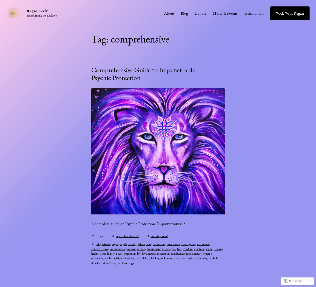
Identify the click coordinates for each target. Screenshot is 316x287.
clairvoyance (188, 244)
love (144, 253)
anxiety (132, 244)
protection (97, 258)
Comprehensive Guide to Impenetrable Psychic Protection (143, 74)
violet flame (109, 263)
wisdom (122, 263)
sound (169, 258)
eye (174, 249)
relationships (127, 258)
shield (144, 258)
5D (98, 244)
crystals (141, 249)
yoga (131, 263)
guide (209, 249)
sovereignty (181, 258)
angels (123, 244)
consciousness (117, 249)
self (137, 258)
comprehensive (99, 249)
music (189, 253)
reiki (116, 258)
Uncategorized (159, 236)
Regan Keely (37, 10)
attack (141, 244)
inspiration (130, 253)
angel (115, 244)
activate (106, 244)
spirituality (201, 258)
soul (162, 258)
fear (179, 249)
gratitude (199, 249)
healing (218, 249)
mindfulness (178, 253)
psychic (108, 258)
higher (111, 253)
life (139, 253)
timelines (96, 263)
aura (148, 244)
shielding (154, 258)
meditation (163, 253)
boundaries (159, 244)
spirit (191, 258)
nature (198, 253)
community (203, 244)
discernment (154, 249)
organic (207, 253)
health (94, 253)
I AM (119, 253)
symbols (213, 258)
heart (103, 253)
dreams (166, 249)
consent (131, 249)
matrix (152, 253)
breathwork (173, 244)
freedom (188, 249)
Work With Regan (290, 13)
